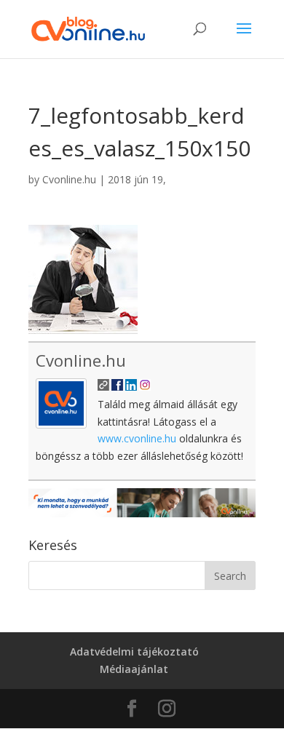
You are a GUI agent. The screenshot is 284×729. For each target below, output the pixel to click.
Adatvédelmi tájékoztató (134, 651)
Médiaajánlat (134, 669)
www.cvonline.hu (137, 438)
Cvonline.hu (69, 179)
